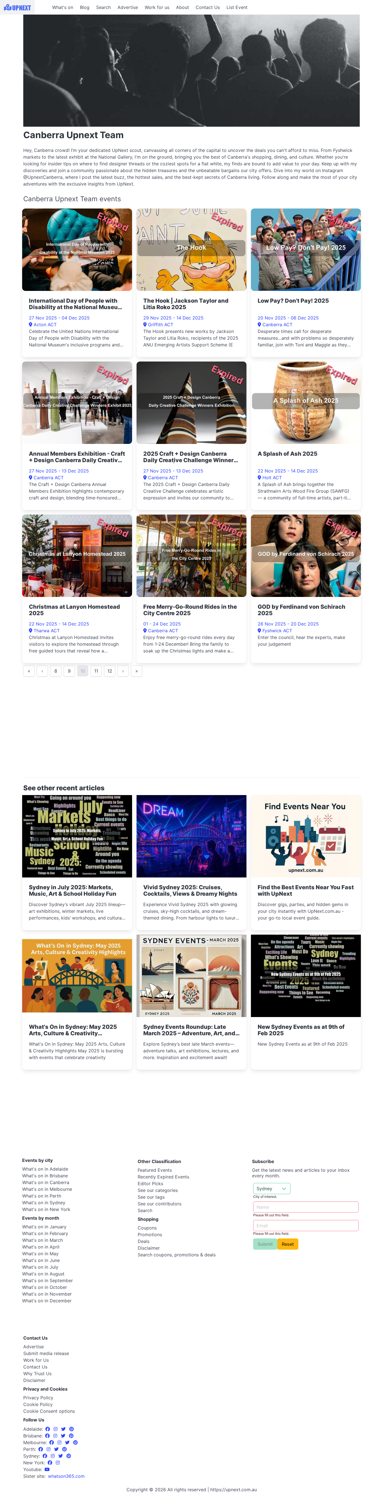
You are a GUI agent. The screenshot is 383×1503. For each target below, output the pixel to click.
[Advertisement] (191, 729)
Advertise (127, 7)
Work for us (157, 7)
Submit (265, 1244)
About (182, 7)
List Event (237, 7)
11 (96, 671)
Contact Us (208, 7)
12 (109, 671)
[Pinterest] (71, 1429)
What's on (62, 7)
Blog (84, 7)
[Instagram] (56, 1429)
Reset (288, 1244)
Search (103, 7)
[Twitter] (64, 1429)
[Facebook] (48, 1429)
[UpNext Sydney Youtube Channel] (47, 1469)
